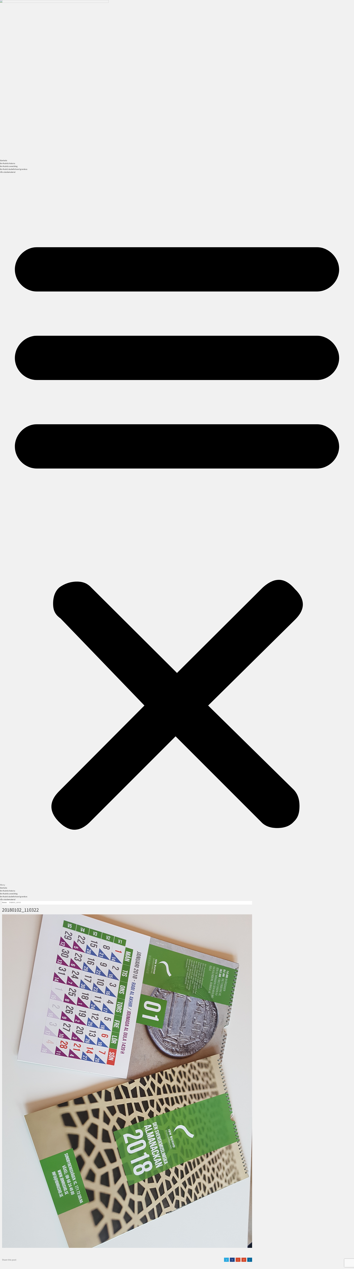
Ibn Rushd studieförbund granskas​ (13, 169)
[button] (177, 530)
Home (4, 902)
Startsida (3, 160)
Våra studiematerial (7, 172)
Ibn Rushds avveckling (8, 166)
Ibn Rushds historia (7, 163)
